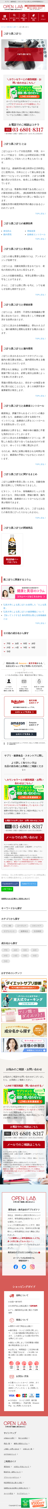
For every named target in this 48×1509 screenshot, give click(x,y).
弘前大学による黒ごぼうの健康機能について (23, 612)
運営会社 (7, 1467)
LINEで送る (7, 889)
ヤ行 (33, 647)
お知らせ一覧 (27, 1449)
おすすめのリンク (10, 1454)
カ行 (17, 643)
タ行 (33, 643)
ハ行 (17, 647)
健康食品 (24, 931)
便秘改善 (31, 231)
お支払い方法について (21, 1467)
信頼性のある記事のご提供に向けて (16, 1488)
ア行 (8, 643)
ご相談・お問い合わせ (11, 1449)
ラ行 (8, 651)
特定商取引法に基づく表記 (13, 1483)
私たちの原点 (33, 19)
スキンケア (36, 926)
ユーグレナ (21, 926)
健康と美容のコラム (21, 1443)
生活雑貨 (37, 931)
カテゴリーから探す (14, 19)
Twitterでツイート (29, 884)
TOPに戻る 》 (41, 214)
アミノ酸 (7, 926)
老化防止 (7, 231)
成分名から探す (12, 27)
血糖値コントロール (36, 234)
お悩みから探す (24, 19)
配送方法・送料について (12, 1472)
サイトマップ (10, 1433)
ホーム (3, 27)
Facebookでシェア (10, 884)
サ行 (25, 643)
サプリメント (9, 931)
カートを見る (8, 1493)
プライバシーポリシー (11, 1477)
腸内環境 (7, 234)
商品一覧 (4, 19)
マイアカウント (22, 1493)
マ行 (25, 647)
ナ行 (8, 647)
